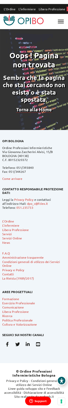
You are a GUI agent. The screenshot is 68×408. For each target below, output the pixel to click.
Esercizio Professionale (18, 303)
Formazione (10, 299)
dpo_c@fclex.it (37, 203)
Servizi (7, 234)
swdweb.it (47, 396)
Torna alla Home (34, 109)
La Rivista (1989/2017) (18, 278)
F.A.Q (6, 253)
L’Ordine (9, 9)
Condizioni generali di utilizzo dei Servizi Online (39, 382)
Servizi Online (12, 238)
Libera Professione (52, 9)
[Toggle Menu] (61, 21)
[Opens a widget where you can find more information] (38, 401)
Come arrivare (12, 178)
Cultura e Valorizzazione (19, 324)
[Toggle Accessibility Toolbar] (61, 380)
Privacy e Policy (13, 270)
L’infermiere (27, 9)
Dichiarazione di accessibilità (44, 392)
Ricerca (7, 316)
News (6, 242)
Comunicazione (13, 307)
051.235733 (24, 207)
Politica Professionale (17, 320)
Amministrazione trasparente (23, 257)
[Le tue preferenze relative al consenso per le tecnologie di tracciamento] (61, 401)
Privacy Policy (24, 199)
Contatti (8, 274)
